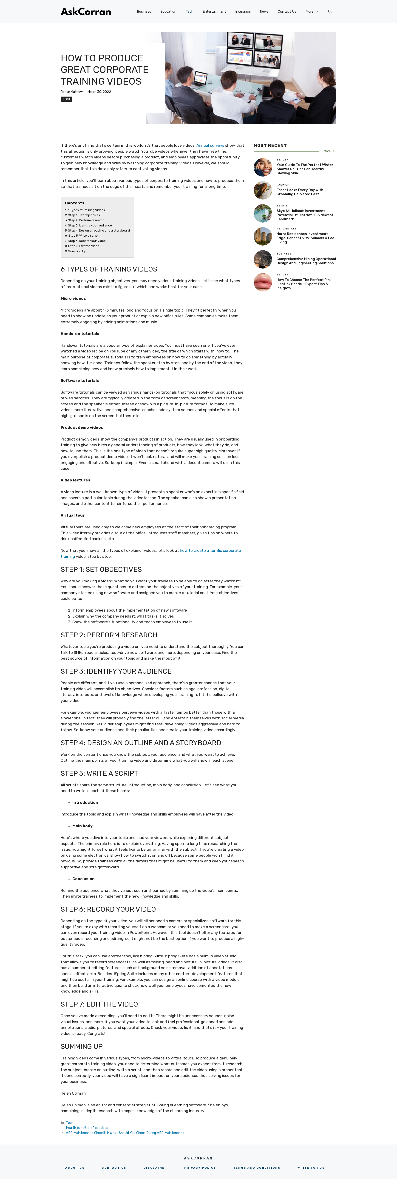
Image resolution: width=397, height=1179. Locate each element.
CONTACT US (114, 1167)
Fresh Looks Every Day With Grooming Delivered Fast (300, 192)
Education (168, 11)
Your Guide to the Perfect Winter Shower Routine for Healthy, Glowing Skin (305, 169)
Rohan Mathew (72, 92)
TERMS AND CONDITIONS (257, 1167)
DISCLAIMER (155, 1167)
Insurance (243, 11)
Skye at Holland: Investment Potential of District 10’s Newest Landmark (305, 215)
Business (144, 11)
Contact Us (287, 11)
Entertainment (214, 11)
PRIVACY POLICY (200, 1167)
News (264, 11)
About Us (75, 1167)
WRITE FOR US (311, 1167)
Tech (189, 11)
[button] (330, 11)
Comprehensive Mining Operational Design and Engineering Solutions (306, 261)
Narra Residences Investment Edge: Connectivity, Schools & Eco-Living (306, 238)
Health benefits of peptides (87, 1128)
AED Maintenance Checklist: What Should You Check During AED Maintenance (125, 1133)
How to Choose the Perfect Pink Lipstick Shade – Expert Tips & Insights (304, 284)
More (309, 11)
